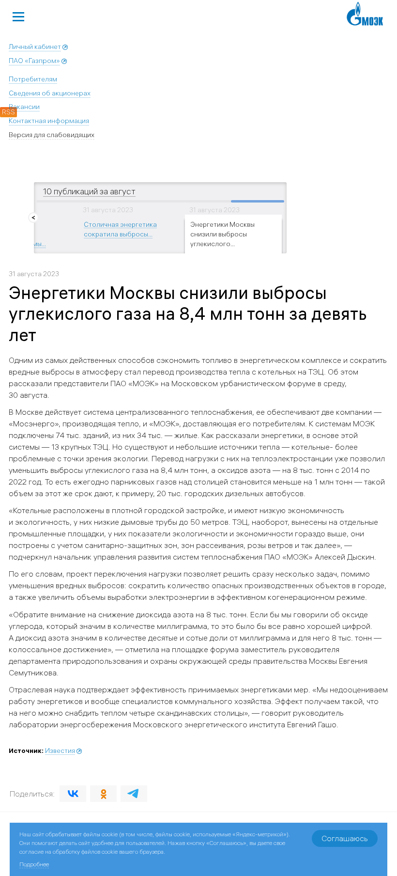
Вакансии (24, 106)
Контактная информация (49, 120)
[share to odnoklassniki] (103, 793)
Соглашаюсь (344, 838)
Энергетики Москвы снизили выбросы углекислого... (222, 234)
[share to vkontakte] (73, 793)
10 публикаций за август (89, 191)
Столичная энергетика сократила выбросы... (120, 228)
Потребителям (33, 79)
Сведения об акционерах (50, 93)
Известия (60, 750)
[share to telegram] (134, 793)
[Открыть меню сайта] (18, 15)
